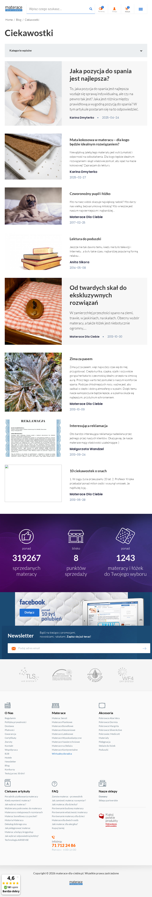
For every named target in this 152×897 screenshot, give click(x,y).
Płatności (9, 729)
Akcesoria (106, 713)
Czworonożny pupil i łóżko (90, 193)
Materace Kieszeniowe (63, 729)
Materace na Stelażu (62, 745)
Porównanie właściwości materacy (69, 812)
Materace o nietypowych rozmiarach (24, 812)
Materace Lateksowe (62, 733)
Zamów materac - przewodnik (67, 796)
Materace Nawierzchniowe (66, 741)
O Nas (9, 713)
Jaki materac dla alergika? (65, 824)
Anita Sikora (79, 262)
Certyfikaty (10, 737)
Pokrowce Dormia (108, 722)
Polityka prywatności (15, 722)
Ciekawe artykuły (17, 791)
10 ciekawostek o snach (88, 471)
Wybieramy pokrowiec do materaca (23, 808)
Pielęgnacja (104, 741)
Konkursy (10, 769)
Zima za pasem (81, 359)
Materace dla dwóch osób (65, 820)
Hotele (8, 757)
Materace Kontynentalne (65, 749)
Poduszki (103, 749)
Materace (59, 713)
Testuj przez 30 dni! (15, 773)
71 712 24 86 (64, 845)
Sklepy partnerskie (108, 800)
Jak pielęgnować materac (17, 828)
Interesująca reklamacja (88, 425)
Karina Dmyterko (82, 118)
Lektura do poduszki (85, 239)
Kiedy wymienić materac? (18, 800)
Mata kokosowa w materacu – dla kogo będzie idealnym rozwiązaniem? (99, 142)
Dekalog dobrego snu (16, 824)
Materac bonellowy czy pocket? (21, 816)
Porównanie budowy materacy (68, 808)
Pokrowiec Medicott (109, 733)
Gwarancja (10, 733)
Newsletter (10, 761)
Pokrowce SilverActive (110, 729)
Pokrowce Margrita (109, 726)
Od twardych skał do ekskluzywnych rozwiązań (98, 295)
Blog (7, 765)
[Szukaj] (91, 9)
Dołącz (29, 612)
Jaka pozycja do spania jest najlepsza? (101, 74)
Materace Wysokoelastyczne (67, 737)
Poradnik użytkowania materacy (21, 796)
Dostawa (9, 726)
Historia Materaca (14, 820)
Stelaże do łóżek (107, 745)
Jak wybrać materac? (15, 804)
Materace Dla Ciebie (86, 217)
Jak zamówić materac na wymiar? (69, 800)
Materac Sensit (59, 718)
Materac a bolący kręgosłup (19, 832)
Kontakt (9, 745)
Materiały (104, 737)
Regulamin (10, 718)
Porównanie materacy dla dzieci (68, 816)
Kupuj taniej (58, 828)
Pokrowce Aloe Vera (109, 718)
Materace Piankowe (62, 722)
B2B (7, 753)
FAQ (55, 791)
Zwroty (8, 741)
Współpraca (11, 749)
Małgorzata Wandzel (87, 449)
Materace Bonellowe (62, 726)
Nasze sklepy (108, 791)
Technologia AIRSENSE (17, 839)
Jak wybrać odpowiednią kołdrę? (22, 835)
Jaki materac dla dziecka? (65, 804)
